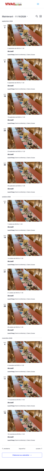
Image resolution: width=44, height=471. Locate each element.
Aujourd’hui (22, 448)
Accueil (10, 51)
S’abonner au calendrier (21, 455)
